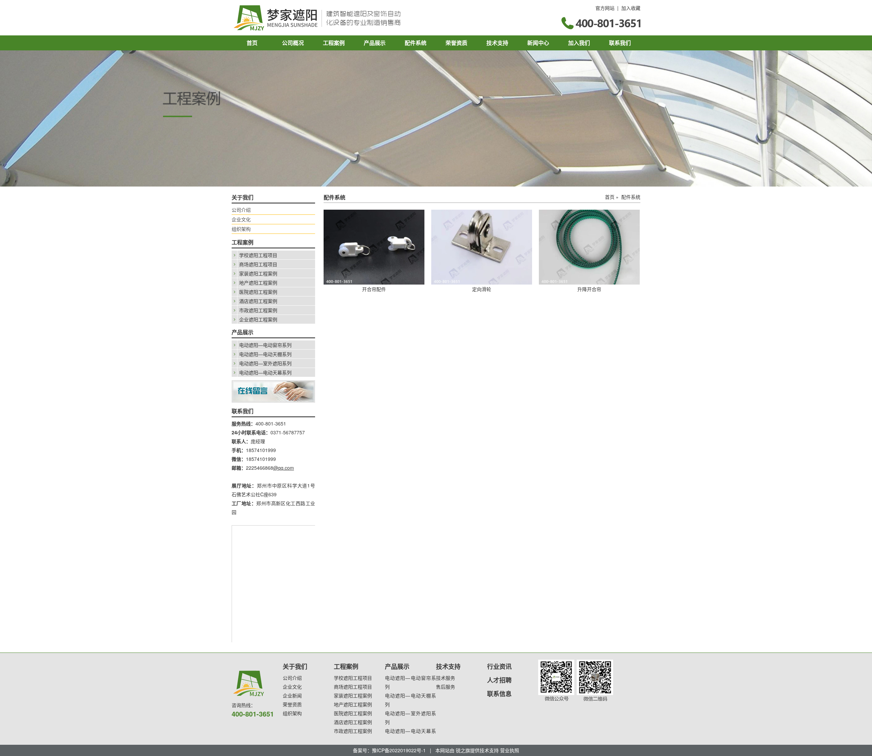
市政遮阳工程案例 (258, 310)
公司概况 (293, 43)
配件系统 (415, 43)
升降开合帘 (589, 289)
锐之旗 (463, 750)
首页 (252, 43)
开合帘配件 (374, 289)
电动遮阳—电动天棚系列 (265, 354)
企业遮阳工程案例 (258, 319)
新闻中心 (538, 43)
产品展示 (375, 43)
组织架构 (241, 228)
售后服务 (445, 686)
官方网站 (604, 7)
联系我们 (620, 43)
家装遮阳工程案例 (258, 273)
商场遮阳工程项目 (258, 264)
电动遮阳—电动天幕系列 (265, 372)
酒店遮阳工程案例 (258, 300)
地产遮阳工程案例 (258, 282)
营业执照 (509, 750)
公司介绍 (241, 209)
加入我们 (579, 43)
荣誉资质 (456, 43)
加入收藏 (630, 7)
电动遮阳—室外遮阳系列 (265, 363)
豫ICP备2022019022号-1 (399, 750)
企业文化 (241, 219)
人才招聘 (499, 680)
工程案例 (334, 43)
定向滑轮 (481, 289)
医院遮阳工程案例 (258, 291)
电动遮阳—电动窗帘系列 (265, 344)
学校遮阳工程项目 (258, 255)
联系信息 (499, 693)
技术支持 (497, 43)
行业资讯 (499, 666)
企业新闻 (292, 695)
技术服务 (445, 677)
